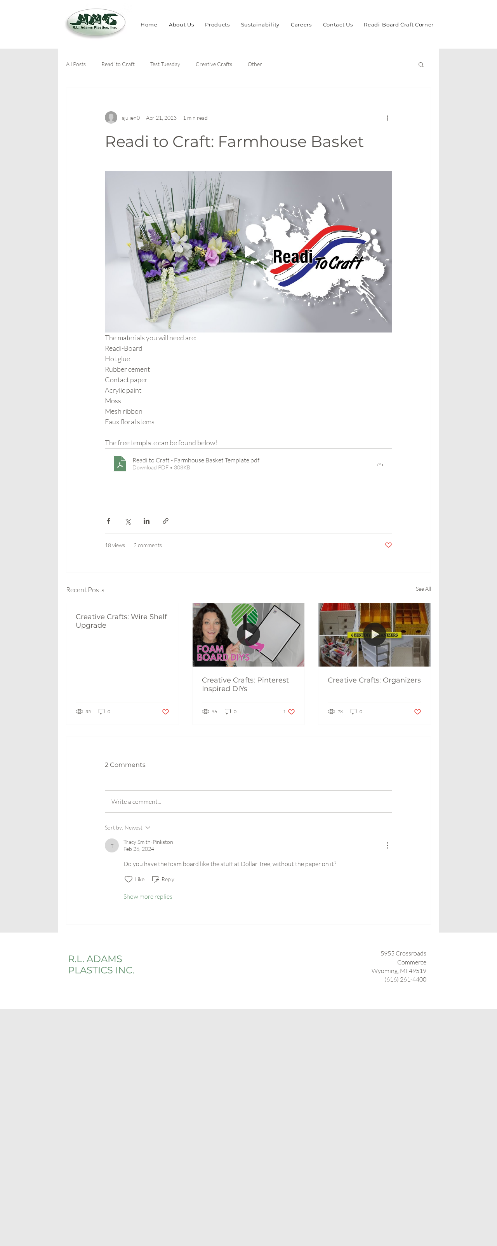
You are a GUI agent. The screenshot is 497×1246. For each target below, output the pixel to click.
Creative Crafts (214, 64)
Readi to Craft (118, 64)
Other (255, 64)
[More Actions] (387, 845)
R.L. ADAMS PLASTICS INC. (101, 964)
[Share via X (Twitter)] (127, 521)
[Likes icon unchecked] (128, 879)
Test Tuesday (165, 64)
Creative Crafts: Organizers (374, 680)
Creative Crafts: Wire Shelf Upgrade (121, 621)
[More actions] (387, 117)
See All (423, 588)
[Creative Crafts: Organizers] (374, 634)
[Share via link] (165, 521)
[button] (421, 64)
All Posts (76, 64)
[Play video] (248, 251)
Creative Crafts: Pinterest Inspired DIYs (245, 684)
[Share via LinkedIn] (146, 521)
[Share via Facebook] (108, 521)
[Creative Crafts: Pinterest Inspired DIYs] (249, 634)
